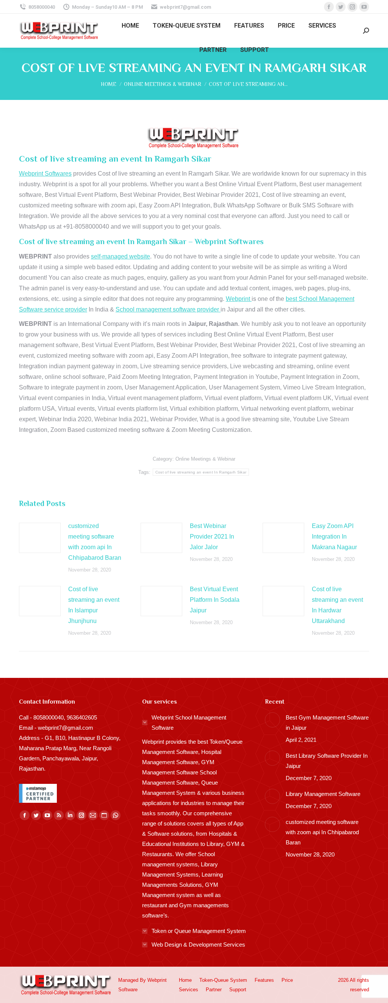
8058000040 (41, 7)
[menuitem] (130, 25)
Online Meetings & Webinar (205, 459)
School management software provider (168, 309)
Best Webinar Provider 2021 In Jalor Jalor (212, 536)
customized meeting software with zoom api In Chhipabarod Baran (94, 542)
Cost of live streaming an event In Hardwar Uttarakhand (337, 605)
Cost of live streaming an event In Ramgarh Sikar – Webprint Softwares (141, 241)
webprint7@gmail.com (185, 7)
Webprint (239, 299)
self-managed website (120, 256)
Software (128, 989)
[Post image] (40, 538)
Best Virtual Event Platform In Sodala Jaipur (214, 600)
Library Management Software (323, 794)
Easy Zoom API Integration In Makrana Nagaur (334, 536)
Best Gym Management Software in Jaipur (327, 722)
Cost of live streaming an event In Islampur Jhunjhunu (93, 605)
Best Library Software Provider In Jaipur (327, 760)
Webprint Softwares (45, 173)
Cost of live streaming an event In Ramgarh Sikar (200, 472)
